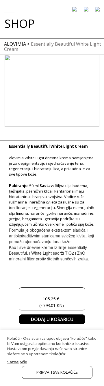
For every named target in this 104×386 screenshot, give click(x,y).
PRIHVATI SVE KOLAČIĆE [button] (57, 372)
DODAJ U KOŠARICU (52, 319)
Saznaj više (17, 361)
